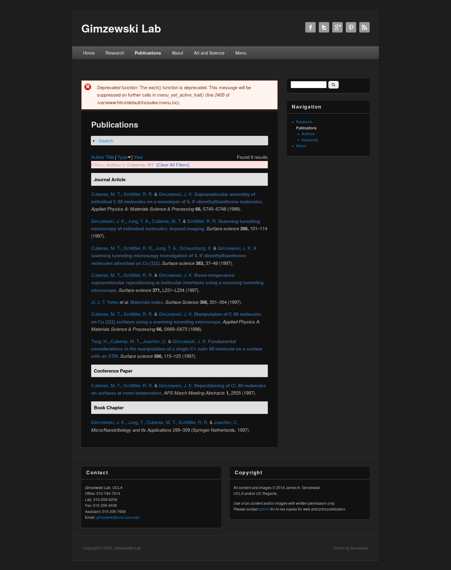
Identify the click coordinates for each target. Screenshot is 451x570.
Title (110, 157)
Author (97, 157)
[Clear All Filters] (172, 164)
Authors (308, 133)
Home (89, 53)
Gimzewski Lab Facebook (310, 27)
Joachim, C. (155, 341)
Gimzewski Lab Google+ (337, 27)
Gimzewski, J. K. (176, 194)
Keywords (310, 139)
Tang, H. (99, 341)
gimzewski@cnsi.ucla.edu (118, 517)
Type (122, 157)
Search (106, 140)
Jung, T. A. (138, 221)
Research (115, 53)
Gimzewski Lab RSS (364, 27)
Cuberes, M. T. (106, 194)
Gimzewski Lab (127, 548)
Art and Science (209, 53)
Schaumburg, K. (195, 248)
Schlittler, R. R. (138, 194)
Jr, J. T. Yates (104, 302)
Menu (240, 53)
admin (264, 508)
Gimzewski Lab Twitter (324, 27)
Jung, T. (136, 422)
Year (138, 157)
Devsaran (359, 548)
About (177, 53)
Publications (148, 53)
